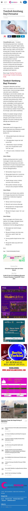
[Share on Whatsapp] (18, 36)
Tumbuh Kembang (10, 8)
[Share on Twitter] (14, 36)
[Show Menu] (1, 2)
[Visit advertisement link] (14, 258)
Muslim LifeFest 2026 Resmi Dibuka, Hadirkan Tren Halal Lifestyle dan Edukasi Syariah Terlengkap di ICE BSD (15, 451)
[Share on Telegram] (23, 36)
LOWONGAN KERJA (11, 500)
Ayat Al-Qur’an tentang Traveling (13, 473)
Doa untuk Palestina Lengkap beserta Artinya (16, 468)
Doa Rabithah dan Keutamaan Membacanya (15, 457)
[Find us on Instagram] (5, 507)
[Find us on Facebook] (1, 507)
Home (4, 8)
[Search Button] (21, 2)
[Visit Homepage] (13, 2)
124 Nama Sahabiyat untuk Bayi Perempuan (15, 434)
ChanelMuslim (10, 491)
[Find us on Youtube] (7, 507)
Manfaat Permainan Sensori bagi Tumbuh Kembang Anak (12, 74)
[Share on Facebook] (9, 36)
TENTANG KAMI (8, 498)
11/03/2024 (5, 17)
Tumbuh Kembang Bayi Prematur (13, 251)
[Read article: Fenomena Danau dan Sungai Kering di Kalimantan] (14, 409)
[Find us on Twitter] (3, 507)
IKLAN (2, 498)
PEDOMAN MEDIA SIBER (18, 498)
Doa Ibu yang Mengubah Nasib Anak (14, 445)
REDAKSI (4, 500)
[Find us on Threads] (10, 507)
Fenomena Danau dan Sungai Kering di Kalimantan (11, 421)
